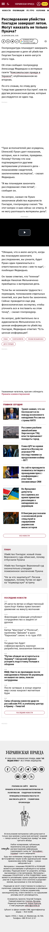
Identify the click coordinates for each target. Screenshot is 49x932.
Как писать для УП (17, 799)
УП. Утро (30, 10)
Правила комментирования (16, 394)
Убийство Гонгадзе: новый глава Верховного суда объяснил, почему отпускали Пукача (24, 557)
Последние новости (15, 598)
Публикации (18, 10)
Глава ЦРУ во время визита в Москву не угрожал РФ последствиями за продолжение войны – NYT (32, 453)
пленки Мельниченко (36, 339)
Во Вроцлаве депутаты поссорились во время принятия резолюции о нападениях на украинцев (30, 497)
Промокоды (24, 802)
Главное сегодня (12, 404)
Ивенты (33, 786)
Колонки (40, 10)
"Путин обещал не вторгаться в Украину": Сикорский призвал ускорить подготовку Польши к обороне (21, 660)
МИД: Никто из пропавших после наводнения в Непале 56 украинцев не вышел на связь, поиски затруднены (23, 676)
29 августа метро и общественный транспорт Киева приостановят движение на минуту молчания (24, 606)
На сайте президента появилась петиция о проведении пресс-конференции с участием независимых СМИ (33, 474)
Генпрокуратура (17, 339)
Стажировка (33, 799)
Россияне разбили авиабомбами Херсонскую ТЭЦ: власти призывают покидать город (31, 433)
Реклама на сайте (20, 786)
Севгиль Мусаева (32, 901)
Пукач (6, 339)
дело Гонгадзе (9, 344)
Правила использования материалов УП (24, 789)
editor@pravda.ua (32, 906)
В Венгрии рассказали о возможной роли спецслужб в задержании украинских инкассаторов (33, 520)
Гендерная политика (31, 793)
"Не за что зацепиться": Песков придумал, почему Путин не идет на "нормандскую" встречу (23, 580)
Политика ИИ (14, 793)
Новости (6, 10)
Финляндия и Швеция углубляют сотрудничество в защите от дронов (23, 620)
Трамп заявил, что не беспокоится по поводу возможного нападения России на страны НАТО (33, 415)
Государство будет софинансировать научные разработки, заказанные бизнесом (24, 646)
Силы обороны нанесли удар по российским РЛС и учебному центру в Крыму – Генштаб (24, 703)
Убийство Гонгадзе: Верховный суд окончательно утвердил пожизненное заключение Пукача (24, 568)
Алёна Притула (34, 903)
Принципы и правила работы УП (24, 796)
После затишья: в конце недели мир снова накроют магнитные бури (22, 690)
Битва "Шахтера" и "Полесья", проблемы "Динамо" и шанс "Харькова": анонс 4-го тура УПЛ (22, 633)
